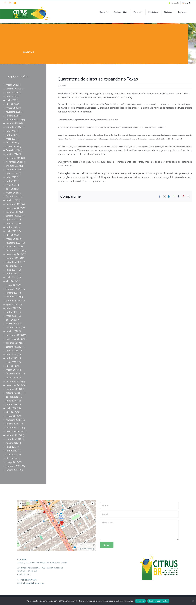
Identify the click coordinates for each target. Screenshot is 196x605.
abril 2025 (11, 104)
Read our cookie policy (158, 601)
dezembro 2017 (14, 427)
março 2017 (12, 462)
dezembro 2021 (14, 250)
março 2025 (12, 107)
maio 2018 (11, 408)
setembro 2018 (13, 392)
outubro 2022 (13, 211)
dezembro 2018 (14, 381)
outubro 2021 (13, 258)
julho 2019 (11, 354)
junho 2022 (11, 227)
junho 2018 (11, 404)
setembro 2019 (13, 346)
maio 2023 (11, 184)
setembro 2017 (13, 439)
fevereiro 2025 (13, 111)
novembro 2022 (14, 208)
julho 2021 (11, 269)
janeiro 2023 (12, 200)
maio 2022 (11, 231)
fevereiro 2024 (13, 150)
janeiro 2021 (12, 292)
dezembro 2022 (14, 204)
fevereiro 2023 (13, 196)
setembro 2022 (13, 215)
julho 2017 (11, 446)
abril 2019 (11, 366)
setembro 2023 (13, 169)
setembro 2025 (13, 88)
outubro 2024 (13, 123)
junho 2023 (11, 181)
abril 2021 (11, 281)
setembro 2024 (13, 127)
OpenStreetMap (87, 548)
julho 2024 (11, 131)
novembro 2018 (14, 385)
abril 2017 (11, 458)
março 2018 (12, 416)
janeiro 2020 (12, 331)
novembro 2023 (14, 161)
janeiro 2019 (12, 377)
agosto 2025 (12, 92)
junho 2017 (11, 450)
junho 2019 (11, 358)
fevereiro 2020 (13, 327)
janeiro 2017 (12, 469)
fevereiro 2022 (13, 242)
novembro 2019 (14, 339)
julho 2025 (11, 96)
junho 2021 (11, 273)
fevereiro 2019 (13, 373)
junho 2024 (11, 134)
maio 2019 (11, 362)
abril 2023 (11, 188)
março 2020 (12, 323)
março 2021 (12, 285)
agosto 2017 (12, 442)
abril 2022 (11, 234)
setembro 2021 (13, 262)
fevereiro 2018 (13, 419)
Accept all (140, 601)
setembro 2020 (13, 300)
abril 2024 (11, 142)
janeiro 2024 (12, 154)
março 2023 (12, 192)
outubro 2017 (13, 435)
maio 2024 (11, 138)
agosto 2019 (12, 350)
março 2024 (12, 146)
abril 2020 (11, 319)
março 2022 (12, 238)
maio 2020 (11, 315)
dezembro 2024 (14, 119)
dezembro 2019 (14, 335)
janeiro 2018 (12, 423)
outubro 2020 (13, 296)
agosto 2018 (12, 396)
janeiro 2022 (12, 246)
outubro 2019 (13, 342)
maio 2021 (11, 277)
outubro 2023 (13, 165)
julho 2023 (11, 177)
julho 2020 (11, 308)
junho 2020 (11, 312)
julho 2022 (11, 223)
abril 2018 (11, 412)
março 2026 (12, 84)
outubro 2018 (13, 389)
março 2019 (12, 369)
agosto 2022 (12, 219)
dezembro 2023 (14, 158)
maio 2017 (11, 454)
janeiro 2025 (12, 115)
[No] (192, 601)
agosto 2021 (12, 265)
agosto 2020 (12, 304)
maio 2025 (11, 100)
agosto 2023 (12, 173)
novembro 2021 (14, 254)
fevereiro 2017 (13, 466)
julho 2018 (11, 400)
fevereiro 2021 (13, 289)
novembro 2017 (14, 431)
